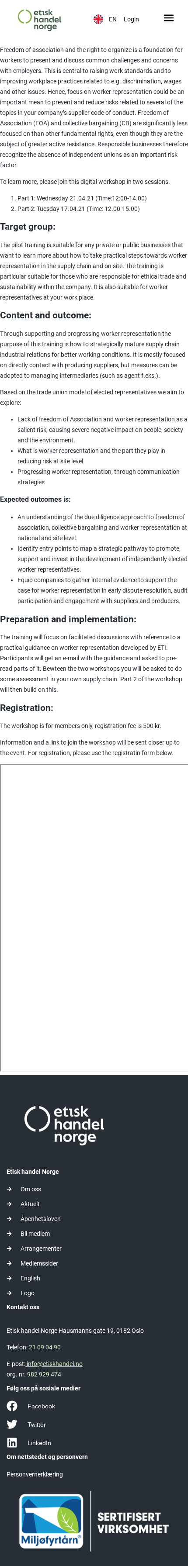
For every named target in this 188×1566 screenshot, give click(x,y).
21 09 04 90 (45, 1347)
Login (131, 19)
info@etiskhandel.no (54, 1363)
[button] (169, 19)
